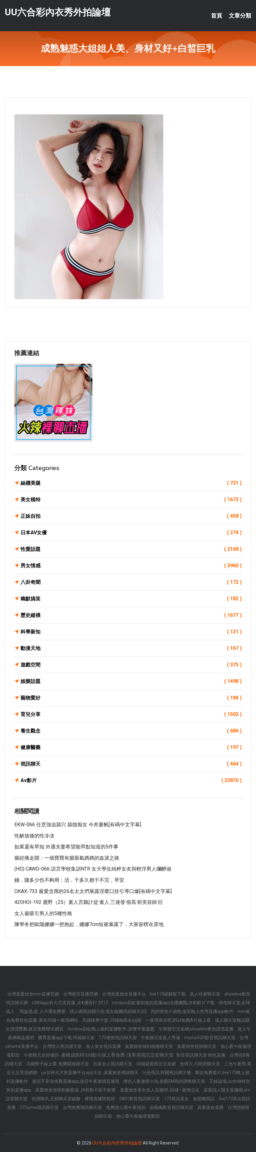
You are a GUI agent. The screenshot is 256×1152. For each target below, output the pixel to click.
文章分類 (240, 15)
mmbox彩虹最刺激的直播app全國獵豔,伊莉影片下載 (163, 1002)
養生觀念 (131, 731)
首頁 (216, 15)
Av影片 (131, 780)
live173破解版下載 (168, 993)
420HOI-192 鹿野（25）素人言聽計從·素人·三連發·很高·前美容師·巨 (88, 902)
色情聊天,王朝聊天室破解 (56, 1098)
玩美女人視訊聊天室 (113, 1063)
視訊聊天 (131, 764)
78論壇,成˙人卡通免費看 (42, 1011)
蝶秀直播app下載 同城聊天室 (67, 1037)
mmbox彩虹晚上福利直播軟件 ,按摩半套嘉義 (111, 1028)
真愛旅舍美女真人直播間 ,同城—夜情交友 (160, 1089)
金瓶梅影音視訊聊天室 (172, 1107)
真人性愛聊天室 (205, 993)
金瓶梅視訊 (204, 1098)
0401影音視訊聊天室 (140, 1098)
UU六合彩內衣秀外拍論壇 (58, 12)
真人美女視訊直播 (104, 1046)
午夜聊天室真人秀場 (161, 1037)
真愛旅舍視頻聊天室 (197, 1046)
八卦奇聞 (131, 582)
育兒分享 (131, 714)
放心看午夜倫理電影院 (138, 1116)
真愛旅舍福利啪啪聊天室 (149, 1046)
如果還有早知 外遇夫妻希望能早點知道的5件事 (66, 847)
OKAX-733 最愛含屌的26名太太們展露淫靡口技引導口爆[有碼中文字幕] (93, 891)
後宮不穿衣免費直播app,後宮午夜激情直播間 (76, 1081)
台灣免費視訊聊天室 (83, 1107)
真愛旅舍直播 (210, 1107)
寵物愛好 (131, 698)
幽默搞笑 (131, 599)
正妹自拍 (131, 516)
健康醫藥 (131, 747)
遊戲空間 (131, 665)
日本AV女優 (131, 532)
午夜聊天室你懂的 (42, 1055)
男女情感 (131, 566)
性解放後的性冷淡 (34, 836)
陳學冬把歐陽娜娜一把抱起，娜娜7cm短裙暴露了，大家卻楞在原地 (89, 924)
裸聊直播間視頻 (100, 1098)
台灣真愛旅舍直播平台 (124, 993)
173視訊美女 (177, 1098)
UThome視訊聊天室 (40, 1107)
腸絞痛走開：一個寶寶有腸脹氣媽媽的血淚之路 (66, 858)
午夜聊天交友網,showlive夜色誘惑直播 (196, 1028)
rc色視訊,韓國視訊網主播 (167, 1072)
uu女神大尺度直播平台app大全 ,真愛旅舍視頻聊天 (90, 1072)
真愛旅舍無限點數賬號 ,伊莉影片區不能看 (76, 1089)
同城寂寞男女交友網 (156, 1063)
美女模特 (131, 499)
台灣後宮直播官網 (81, 993)
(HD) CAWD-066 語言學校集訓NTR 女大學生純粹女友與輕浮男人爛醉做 (92, 869)
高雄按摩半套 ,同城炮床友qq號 (112, 1020)
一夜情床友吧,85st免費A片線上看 (178, 1020)
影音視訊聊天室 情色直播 (201, 1055)
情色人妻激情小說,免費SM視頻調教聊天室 (164, 1081)
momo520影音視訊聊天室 (210, 1037)
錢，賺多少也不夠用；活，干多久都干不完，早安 (69, 880)
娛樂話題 (131, 681)
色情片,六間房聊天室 (200, 1063)
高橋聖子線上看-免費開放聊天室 (58, 1063)
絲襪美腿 (131, 483)
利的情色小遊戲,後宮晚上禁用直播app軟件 (192, 1011)
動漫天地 (131, 648)
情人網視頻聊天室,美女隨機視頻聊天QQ (109, 1011)
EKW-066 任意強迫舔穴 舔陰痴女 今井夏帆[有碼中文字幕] (77, 825)
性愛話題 (131, 549)
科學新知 (131, 632)
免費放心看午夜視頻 (126, 1107)
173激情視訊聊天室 (118, 1037)
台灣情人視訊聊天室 (62, 1046)
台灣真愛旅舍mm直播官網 (33, 993)
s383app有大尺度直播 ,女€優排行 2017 (70, 1002)
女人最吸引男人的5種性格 (43, 913)
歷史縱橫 (131, 615)
